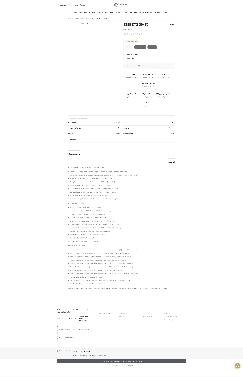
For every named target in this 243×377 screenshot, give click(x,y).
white (172, 123)
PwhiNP (171, 25)
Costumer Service (171, 310)
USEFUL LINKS (124, 310)
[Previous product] (170, 18)
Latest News (123, 320)
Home (70, 18)
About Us (167, 313)
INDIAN (90, 18)
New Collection (147, 316)
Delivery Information (170, 316)
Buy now (152, 47)
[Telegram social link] (185, 5)
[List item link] (74, 329)
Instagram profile (147, 313)
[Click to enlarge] (84, 21)
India (118, 128)
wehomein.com (106, 361)
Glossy (171, 128)
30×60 (117, 133)
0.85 (172, 133)
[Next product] (174, 18)
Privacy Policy (123, 313)
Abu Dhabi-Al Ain (104, 313)
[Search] (72, 5)
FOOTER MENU (147, 310)
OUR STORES (103, 310)
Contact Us (123, 316)
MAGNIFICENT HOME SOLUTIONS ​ (83, 318)
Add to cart (140, 47)
